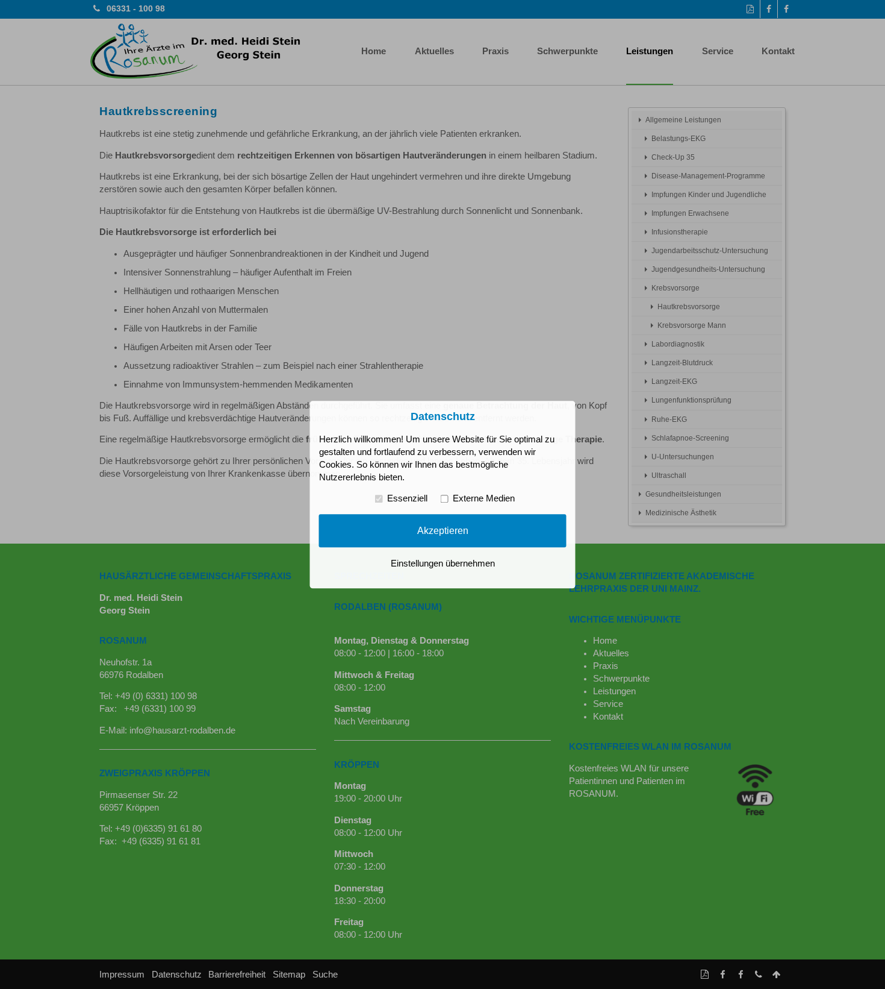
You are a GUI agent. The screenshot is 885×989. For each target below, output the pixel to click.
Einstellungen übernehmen (443, 563)
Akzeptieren (442, 530)
